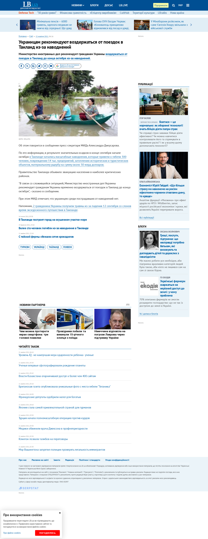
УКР (180, 5)
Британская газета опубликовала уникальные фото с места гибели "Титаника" (65, 386)
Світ (31, 36)
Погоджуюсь (47, 533)
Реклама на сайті (40, 460)
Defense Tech (26, 12)
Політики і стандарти (89, 460)
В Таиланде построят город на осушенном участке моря (53, 220)
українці (39, 247)
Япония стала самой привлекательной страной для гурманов (55, 407)
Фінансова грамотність (73, 12)
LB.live (123, 5)
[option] (47, 25)
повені (67, 247)
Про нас (23, 460)
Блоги (94, 5)
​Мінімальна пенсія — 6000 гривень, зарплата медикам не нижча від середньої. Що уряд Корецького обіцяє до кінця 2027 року (54, 28)
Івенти (57, 460)
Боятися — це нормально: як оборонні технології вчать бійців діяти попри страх (161, 125)
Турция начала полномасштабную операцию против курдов (54, 418)
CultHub (124, 12)
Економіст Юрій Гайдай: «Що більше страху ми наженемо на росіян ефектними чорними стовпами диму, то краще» (162, 190)
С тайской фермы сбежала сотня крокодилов (46, 237)
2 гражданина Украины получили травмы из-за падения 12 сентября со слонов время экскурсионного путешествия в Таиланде (75, 208)
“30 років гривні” (46, 12)
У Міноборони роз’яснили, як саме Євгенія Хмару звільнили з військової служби (169, 25)
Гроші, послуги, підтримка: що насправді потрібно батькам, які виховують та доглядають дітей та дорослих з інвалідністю (162, 246)
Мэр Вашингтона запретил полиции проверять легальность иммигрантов (62, 449)
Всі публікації (147, 217)
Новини (77, 5)
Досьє (109, 5)
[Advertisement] (75, 276)
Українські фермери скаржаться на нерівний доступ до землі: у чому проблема (172, 288)
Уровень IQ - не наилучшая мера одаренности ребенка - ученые (56, 355)
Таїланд (54, 247)
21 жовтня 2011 (42, 36)
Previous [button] (17, 25)
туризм (24, 247)
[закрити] (60, 513)
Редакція (69, 460)
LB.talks (162, 12)
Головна (23, 36)
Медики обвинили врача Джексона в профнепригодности (53, 428)
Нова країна (177, 12)
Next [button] (191, 25)
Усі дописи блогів (149, 313)
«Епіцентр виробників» (103, 12)
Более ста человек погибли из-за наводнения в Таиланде (54, 228)
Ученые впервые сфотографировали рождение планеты (52, 365)
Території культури (144, 12)
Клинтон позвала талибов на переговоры (43, 439)
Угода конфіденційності (117, 460)
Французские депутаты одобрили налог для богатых (50, 397)
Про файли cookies (12, 533)
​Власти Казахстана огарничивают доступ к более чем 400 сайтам (57, 376)
